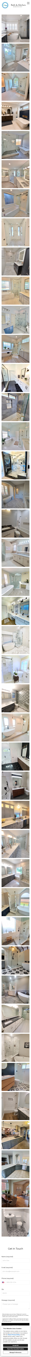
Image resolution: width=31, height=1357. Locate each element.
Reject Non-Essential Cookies (15, 1349)
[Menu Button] (28, 3)
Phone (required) (8, 1278)
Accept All (16, 1345)
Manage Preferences (15, 1352)
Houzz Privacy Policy (14, 1334)
